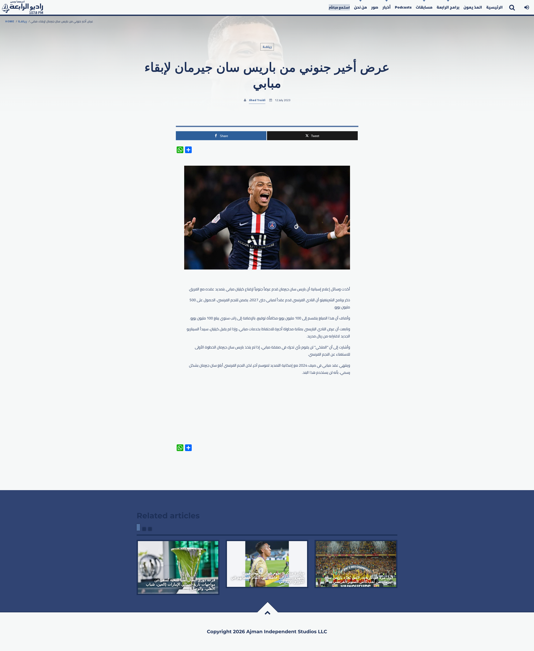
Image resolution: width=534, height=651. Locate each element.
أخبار (386, 7)
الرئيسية (494, 7)
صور (374, 7)
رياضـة (22, 21)
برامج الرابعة (448, 7)
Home (9, 21)
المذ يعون (472, 7)
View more (178, 567)
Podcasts (403, 7)
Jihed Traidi (257, 100)
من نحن (360, 7)
